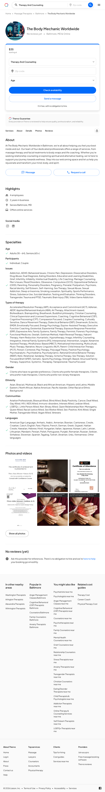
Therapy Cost (84, 595)
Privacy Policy (45, 788)
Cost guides (58, 757)
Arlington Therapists (14, 599)
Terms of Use (29, 788)
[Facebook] (100, 788)
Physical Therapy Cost (87, 604)
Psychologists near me (64, 596)
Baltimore (39, 13)
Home (8, 13)
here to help (89, 558)
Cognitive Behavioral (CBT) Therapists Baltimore (39, 605)
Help (5, 775)
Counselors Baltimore (39, 612)
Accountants (34, 766)
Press (5, 766)
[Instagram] (7, 226)
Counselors (33, 761)
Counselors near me (63, 618)
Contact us (8, 770)
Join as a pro (83, 752)
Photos (38, 130)
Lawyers (32, 757)
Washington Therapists (15, 595)
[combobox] (40, 5)
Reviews (49, 130)
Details (29, 130)
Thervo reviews (85, 764)
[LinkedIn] (13, 226)
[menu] (6, 5)
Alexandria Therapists (14, 604)
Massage (32, 752)
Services (9, 130)
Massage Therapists (23, 13)
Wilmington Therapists (15, 608)
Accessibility (59, 788)
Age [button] (13, 80)
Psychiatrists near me (63, 592)
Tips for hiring (59, 752)
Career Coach (84, 599)
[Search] (90, 4)
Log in (5, 757)
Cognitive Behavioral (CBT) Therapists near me (63, 611)
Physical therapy (35, 770)
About (19, 130)
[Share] (97, 130)
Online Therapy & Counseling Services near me (63, 714)
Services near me (61, 761)
